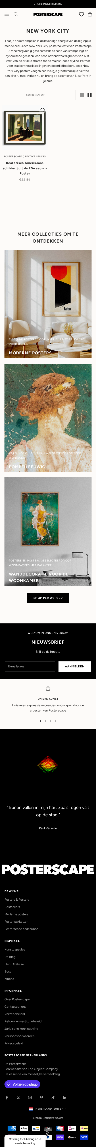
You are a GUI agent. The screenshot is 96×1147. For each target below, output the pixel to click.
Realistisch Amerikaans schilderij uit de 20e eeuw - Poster (25, 168)
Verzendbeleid (14, 1014)
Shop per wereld (48, 598)
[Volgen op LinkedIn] (65, 1097)
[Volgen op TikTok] (53, 1097)
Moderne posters (16, 914)
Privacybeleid (13, 1043)
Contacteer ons (15, 1007)
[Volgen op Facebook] (6, 1097)
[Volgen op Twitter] (18, 1097)
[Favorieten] (81, 14)
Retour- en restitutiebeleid (23, 1021)
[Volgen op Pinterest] (41, 1097)
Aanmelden (75, 666)
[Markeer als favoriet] (42, 109)
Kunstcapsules (14, 949)
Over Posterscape (17, 999)
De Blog (9, 957)
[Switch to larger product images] (82, 95)
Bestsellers (12, 907)
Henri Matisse (14, 964)
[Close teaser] (47, 1133)
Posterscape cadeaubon (21, 929)
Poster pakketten (16, 922)
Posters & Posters (16, 900)
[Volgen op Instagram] (30, 1097)
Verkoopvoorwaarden (19, 1036)
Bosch (8, 971)
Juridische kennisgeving (21, 1029)
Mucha (9, 979)
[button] (25, 1141)
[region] (48, 699)
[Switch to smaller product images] (90, 95)
